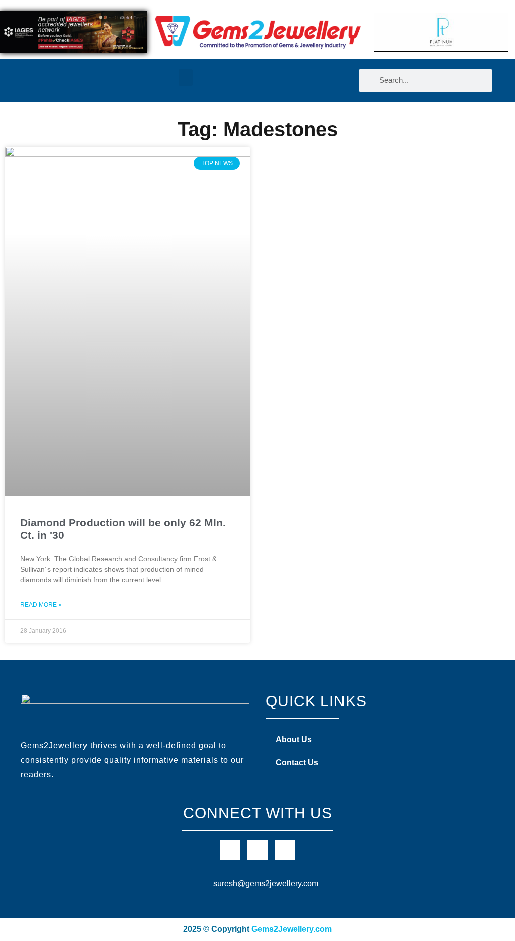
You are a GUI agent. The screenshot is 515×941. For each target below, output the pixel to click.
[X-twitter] (257, 850)
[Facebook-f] (230, 850)
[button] (186, 77)
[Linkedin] (285, 850)
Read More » (41, 604)
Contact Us (297, 762)
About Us (294, 739)
